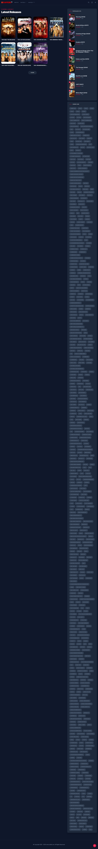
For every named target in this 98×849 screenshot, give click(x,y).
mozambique (74, 548)
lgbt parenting (74, 494)
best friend (73, 195)
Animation (86, 135)
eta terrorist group (76, 338)
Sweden (72, 748)
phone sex (81, 605)
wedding (91, 817)
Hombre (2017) (80, 42)
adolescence (87, 117)
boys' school (84, 210)
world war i (73, 823)
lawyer (72, 482)
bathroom (73, 186)
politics (73, 617)
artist (82, 147)
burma (87, 216)
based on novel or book (76, 174)
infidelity (81, 458)
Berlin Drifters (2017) (82, 25)
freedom (80, 377)
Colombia (80, 246)
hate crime (78, 419)
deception (84, 290)
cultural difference (76, 278)
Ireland (85, 464)
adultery (73, 123)
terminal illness (75, 772)
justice (88, 473)
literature (73, 497)
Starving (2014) (80, 16)
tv (71, 796)
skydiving (73, 724)
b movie (90, 162)
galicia (88, 383)
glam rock (73, 413)
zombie (84, 829)
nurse (81, 578)
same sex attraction (82, 676)
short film (82, 715)
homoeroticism (87, 434)
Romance (89, 667)
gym (72, 419)
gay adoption (87, 386)
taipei (87, 754)
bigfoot (90, 195)
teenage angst (74, 763)
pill (82, 608)
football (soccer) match (77, 368)
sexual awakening (84, 700)
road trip (78, 664)
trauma (72, 790)
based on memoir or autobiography (80, 171)
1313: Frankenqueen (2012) (41, 65)
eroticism (82, 335)
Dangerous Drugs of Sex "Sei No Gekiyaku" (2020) (84, 51)
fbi (71, 353)
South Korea (90, 733)
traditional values (88, 781)
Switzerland (83, 751)
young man (89, 826)
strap (81, 742)
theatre (80, 775)
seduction (80, 688)
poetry (72, 611)
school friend (74, 682)
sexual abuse (74, 700)
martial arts (74, 530)
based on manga (82, 168)
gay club (81, 389)
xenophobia (73, 826)
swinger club (74, 751)
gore (80, 413)
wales (72, 817)
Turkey (90, 793)
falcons (73, 344)
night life (89, 572)
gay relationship (82, 398)
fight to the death (75, 356)
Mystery (89, 557)
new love (81, 569)
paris (72, 602)
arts (72, 150)
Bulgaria (73, 216)
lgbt (85, 485)
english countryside (76, 332)
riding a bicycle (74, 661)
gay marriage (74, 395)
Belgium (73, 192)
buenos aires (85, 213)
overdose (73, 593)
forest (91, 371)
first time (81, 362)
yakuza (81, 826)
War (78, 817)
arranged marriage (81, 144)
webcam (84, 817)
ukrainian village (75, 799)
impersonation (84, 455)
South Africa (80, 733)
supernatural (89, 745)
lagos (72, 479)
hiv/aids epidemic (79, 431)
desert (72, 296)
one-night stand (80, 587)
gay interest (82, 392)
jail (90, 467)
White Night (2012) (81, 92)
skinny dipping (82, 721)
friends (72, 383)
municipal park (84, 548)
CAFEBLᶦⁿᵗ (23, 2)
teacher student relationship (78, 760)
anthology (73, 138)
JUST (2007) (79, 84)
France (87, 374)
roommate (73, 673)
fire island (89, 359)
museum (79, 551)
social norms (87, 730)
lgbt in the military (76, 491)
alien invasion (80, 132)
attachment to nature (76, 153)
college (73, 246)
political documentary (85, 614)
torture (88, 778)
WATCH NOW (8, 35)
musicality (73, 557)
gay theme (73, 404)
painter (80, 593)
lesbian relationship (76, 485)
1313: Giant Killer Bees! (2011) (10, 65)
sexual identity (85, 706)
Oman (72, 587)
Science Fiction (74, 685)
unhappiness (86, 799)
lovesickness (80, 506)
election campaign (75, 320)
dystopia (73, 317)
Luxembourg (79, 509)
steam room (74, 742)
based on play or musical (77, 177)
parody (78, 602)
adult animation (75, 120)
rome (91, 670)
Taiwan (72, 757)
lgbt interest (87, 491)
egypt (79, 317)
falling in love (81, 344)
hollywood (90, 431)
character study (75, 228)
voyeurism (86, 814)
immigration (74, 455)
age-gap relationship (86, 126)
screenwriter (85, 685)
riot (72, 664)
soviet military (74, 736)
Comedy (88, 246)
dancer (89, 281)
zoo (90, 829)
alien (72, 132)
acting (72, 117)
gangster (73, 386)
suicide (81, 745)
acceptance (85, 114)
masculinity (83, 530)
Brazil (72, 213)
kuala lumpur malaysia (85, 476)
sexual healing (74, 706)
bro (78, 213)
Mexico (90, 536)
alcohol (78, 129)
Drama (81, 308)
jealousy (86, 470)
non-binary (73, 575)
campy (80, 219)
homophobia (74, 437)
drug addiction (83, 311)
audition (73, 159)
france (80, 374)
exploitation (82, 341)
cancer (72, 222)
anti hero (81, 138)
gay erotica (89, 389)
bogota (84, 207)
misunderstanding (75, 542)
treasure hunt (81, 790)
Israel (92, 464)
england (84, 329)
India (92, 455)
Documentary (89, 299)
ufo (83, 796)
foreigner (84, 371)
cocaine (89, 243)
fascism (87, 350)
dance (82, 281)
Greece (72, 416)
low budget (90, 506)
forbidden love (74, 371)
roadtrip (86, 664)
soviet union (84, 736)
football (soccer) (75, 365)
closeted (88, 237)
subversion (73, 745)
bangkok (73, 165)
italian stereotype (75, 467)
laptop (78, 479)
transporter (87, 784)
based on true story (76, 180)
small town (82, 724)
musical (83, 554)
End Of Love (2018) (81, 76)
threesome (88, 775)
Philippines (73, 605)
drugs (81, 314)
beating (87, 186)
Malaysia (73, 512)
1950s (86, 108)
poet (87, 608)
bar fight (73, 168)
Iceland (80, 452)
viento (72, 814)
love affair (79, 503)
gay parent (83, 395)
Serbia (78, 691)
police (85, 611)
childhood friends (75, 234)
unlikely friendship (76, 808)
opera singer (84, 590)
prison (88, 626)
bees (92, 189)
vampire (87, 811)
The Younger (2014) (82, 67)
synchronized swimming (77, 754)
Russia (72, 676)
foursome (73, 374)
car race (89, 222)
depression (89, 293)
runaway (87, 673)
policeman (73, 614)
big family (81, 195)
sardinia (83, 679)
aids (72, 129)
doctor (72, 299)
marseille (86, 527)
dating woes (86, 284)
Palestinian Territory (76, 596)
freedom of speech (75, 380)
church (81, 237)
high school (81, 422)
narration (73, 560)
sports (84, 739)
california (73, 219)
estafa (90, 335)
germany (84, 407)
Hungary (73, 449)
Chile (84, 234)
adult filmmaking (86, 120)
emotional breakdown (76, 323)
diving (87, 296)
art (90, 144)
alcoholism (86, 129)
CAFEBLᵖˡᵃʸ (31, 2)
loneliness (73, 500)
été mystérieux (88, 338)
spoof (77, 739)
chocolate (73, 237)
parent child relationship (87, 599)
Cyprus (86, 278)
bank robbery (87, 165)
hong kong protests (76, 443)
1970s (91, 108)
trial (83, 793)
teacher (79, 757)
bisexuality (81, 201)
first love (73, 362)
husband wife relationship (85, 449)
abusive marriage (75, 114)
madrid (87, 509)
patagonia (85, 602)
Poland (79, 611)
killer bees (73, 476)
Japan (79, 470)
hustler (73, 452)
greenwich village (82, 416)
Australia (80, 159)
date (79, 284)
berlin (79, 192)
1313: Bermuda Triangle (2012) (58, 39)
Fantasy (73, 350)
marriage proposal (75, 527)
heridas (72, 422)
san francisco (74, 679)
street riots (89, 742)
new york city (74, 572)
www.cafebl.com (50, 844)
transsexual (74, 787)
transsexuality (84, 787)
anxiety (89, 138)
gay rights (73, 401)
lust (72, 509)
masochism (73, 533)
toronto (80, 778)
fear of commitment (80, 353)
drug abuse (73, 311)
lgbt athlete (74, 488)
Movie (17, 2)
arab (72, 141)
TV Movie (77, 796)
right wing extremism (87, 661)
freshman (85, 380)
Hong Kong (84, 440)
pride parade (80, 626)
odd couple (73, 581)
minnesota (80, 539)
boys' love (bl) (74, 210)
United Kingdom (74, 802)
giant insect (81, 410)
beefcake (85, 189)
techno (91, 760)
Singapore (87, 718)
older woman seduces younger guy (79, 584)
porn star (83, 620)
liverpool (81, 497)
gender (89, 404)
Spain (72, 739)
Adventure (81, 123)
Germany (73, 410)
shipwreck (73, 715)
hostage (79, 446)
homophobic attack (85, 437)
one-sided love (74, 590)
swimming (88, 748)
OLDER (32, 72)
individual (73, 458)
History (87, 428)
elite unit (85, 320)
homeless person (75, 434)
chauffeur (85, 228)
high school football (76, 428)
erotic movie (74, 335)
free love (73, 377)
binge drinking (74, 198)
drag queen (73, 308)
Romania (73, 670)
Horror (72, 446)
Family (90, 344)
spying (91, 739)
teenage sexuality (85, 766)
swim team (80, 748)
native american (83, 560)
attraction (86, 156)
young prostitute (75, 829)
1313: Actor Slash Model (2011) (26, 39)
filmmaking (73, 359)
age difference (74, 126)
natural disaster (75, 563)
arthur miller (74, 147)
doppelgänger (89, 305)
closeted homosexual (76, 240)
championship (79, 225)
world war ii (82, 823)
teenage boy (84, 763)
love (72, 503)
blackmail (73, 204)
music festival (74, 554)
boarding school (75, 207)
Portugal (73, 623)
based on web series (76, 183)
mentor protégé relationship (78, 536)
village (79, 814)
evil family (73, 341)
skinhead (73, 721)
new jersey (73, 569)
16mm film (73, 108)
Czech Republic (74, 281)
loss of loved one (83, 500)
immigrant (87, 452)
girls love (90, 410)
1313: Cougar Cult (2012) (40, 39)
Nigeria (82, 572)
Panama (87, 596)
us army (73, 811)
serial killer (86, 691)
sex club (85, 694)
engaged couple (75, 329)
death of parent (75, 290)
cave (72, 225)
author (72, 162)
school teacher (85, 682)
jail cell (73, 470)
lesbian (87, 482)
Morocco (73, 545)
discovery (79, 296)
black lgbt (90, 201)
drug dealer (74, 314)
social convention (75, 727)
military (73, 539)
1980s (72, 111)
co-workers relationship (77, 243)
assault (78, 150)
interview (89, 458)
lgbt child (82, 488)
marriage (84, 524)
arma (72, 144)
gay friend (73, 392)
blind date (81, 204)
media (80, 533)
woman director (82, 820)
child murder (86, 231)
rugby (80, 673)
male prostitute (88, 521)
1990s (77, 111)
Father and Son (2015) (82, 59)
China (90, 234)
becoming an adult (75, 189)
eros (85, 332)
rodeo (72, 667)
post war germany (83, 623)
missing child (90, 539)
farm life (80, 350)
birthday (73, 201)
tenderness (81, 769)
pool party (81, 617)
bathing (86, 183)
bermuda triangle (88, 192)
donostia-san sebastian (77, 305)
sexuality (86, 712)
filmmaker (85, 356)
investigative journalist (77, 461)
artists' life (90, 147)
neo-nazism (73, 566)
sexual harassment (86, 703)
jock (82, 473)
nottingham (74, 578)
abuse (83, 111)
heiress (86, 419)
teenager (73, 769)
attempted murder (75, 156)
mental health (89, 533)
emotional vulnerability (77, 326)
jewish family (74, 473)
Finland (82, 359)
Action (79, 117)
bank (79, 165)
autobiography (81, 162)
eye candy (91, 341)
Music (86, 551)
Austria (88, 159)
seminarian (89, 688)
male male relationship (77, 518)
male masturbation (76, 521)
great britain (88, 413)
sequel (72, 691)
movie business (88, 545)
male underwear (75, 524)
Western (73, 820)
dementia (73, 293)
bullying (80, 216)
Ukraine (89, 796)
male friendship (82, 512)
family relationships (76, 347)
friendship (80, 383)
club (86, 240)
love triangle (88, 503)
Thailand (73, 775)
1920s (80, 108)
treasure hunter (75, 793)
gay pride (73, 398)
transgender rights (76, 784)
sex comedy (73, 697)
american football (75, 135)
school (90, 679)
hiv (71, 431)
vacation (80, 811)
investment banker (75, 464)
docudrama (80, 299)
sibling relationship (76, 718)
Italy (84, 467)
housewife (87, 446)
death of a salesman (82, 287)
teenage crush (74, 766)
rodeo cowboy (80, 667)
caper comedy (80, 222)
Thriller (73, 778)
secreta (73, 688)
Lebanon (79, 482)
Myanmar (81, 557)
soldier (72, 733)
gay (79, 386)
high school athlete (76, 425)
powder (72, 626)
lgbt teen (83, 494)
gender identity (75, 407)
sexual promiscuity (76, 709)
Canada (87, 219)
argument (87, 141)
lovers (72, 506)
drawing (88, 308)
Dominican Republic (75, 302)
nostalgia (82, 575)
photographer (74, 608)
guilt (91, 416)
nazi (83, 563)
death (72, 287)
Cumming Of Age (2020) (83, 33)
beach (80, 186)
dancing (73, 284)
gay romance (82, 401)
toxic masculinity (75, 781)
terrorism (85, 772)
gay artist (73, 389)
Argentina (78, 141)
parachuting (74, 599)
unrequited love (88, 808)
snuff (89, 724)
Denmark (80, 293)
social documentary (76, 730)
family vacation (88, 347)
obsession (88, 578)
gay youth (81, 404)
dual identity (89, 314)
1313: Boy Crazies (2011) (24, 65)
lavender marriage (88, 479)
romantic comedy (82, 670)
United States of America (77, 805)
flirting (89, 362)
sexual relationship (76, 712)
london (89, 497)
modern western (87, 542)
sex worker (82, 697)
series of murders (75, 694)
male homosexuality (76, 515)
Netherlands (83, 566)
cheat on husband (75, 231)
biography (84, 198)
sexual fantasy (74, 703)
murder (72, 551)
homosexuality (74, 440)
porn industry (74, 620)
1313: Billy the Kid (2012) (8, 39)
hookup (86, 443)
